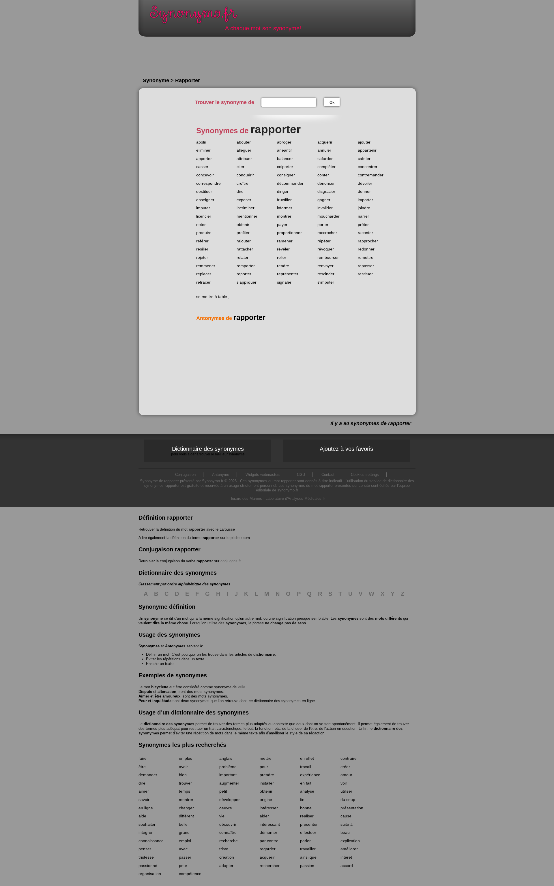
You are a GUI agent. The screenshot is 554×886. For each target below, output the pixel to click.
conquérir (245, 175)
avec (183, 849)
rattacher (245, 249)
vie (221, 816)
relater (242, 257)
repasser (366, 265)
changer (186, 808)
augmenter (229, 783)
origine (266, 799)
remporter (246, 265)
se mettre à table (211, 296)
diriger (283, 191)
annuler (324, 150)
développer (229, 799)
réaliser (307, 816)
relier (281, 257)
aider (264, 816)
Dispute (145, 691)
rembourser (328, 257)
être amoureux (167, 696)
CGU (301, 474)
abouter (244, 142)
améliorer (349, 849)
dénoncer (326, 183)
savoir (143, 799)
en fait (305, 783)
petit (223, 791)
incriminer (245, 208)
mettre (266, 758)
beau (345, 832)
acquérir (324, 142)
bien (183, 774)
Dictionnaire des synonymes (208, 451)
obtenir (243, 224)
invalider (325, 208)
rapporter (197, 529)
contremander (370, 175)
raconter (365, 232)
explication (350, 840)
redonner (366, 249)
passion (307, 865)
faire (142, 758)
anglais (225, 758)
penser (144, 849)
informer (284, 208)
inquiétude (161, 701)
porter (322, 224)
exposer (244, 199)
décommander (290, 183)
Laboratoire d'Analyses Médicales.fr (295, 498)
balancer (285, 158)
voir (343, 783)
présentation (351, 808)
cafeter (364, 158)
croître (242, 183)
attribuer (244, 158)
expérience (310, 774)
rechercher (270, 865)
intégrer (145, 832)
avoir (183, 766)
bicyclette (159, 687)
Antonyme (220, 474)
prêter (363, 224)
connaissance (151, 840)
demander (147, 774)
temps (184, 791)
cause (345, 816)
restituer (365, 274)
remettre (365, 257)
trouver (185, 783)
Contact (327, 474)
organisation (149, 873)
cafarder (325, 158)
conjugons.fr (230, 561)
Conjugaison (185, 474)
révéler (283, 249)
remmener (205, 265)
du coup (347, 799)
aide (142, 816)
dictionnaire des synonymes (169, 724)
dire (240, 191)
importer (365, 199)
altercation (167, 691)
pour (264, 766)
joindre (364, 208)
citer (240, 166)
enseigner (205, 199)
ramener (285, 241)
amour (346, 774)
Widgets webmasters (263, 474)
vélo (241, 687)
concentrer (367, 166)
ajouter (364, 142)
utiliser (346, 791)
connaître (228, 832)
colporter (285, 166)
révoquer (325, 249)
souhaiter (147, 824)
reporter (244, 274)
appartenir (367, 150)
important (228, 774)
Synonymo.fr (197, 16)
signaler (284, 282)
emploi (185, 840)
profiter (243, 232)
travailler (308, 849)
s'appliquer (247, 282)
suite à (346, 824)
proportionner (289, 232)
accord (346, 865)
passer (185, 857)
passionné (147, 865)
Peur (142, 701)
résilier (202, 249)
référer (202, 241)
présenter (309, 824)
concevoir (205, 175)
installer (267, 783)
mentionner (247, 216)
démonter (268, 832)
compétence (190, 873)
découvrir (227, 824)
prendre (267, 774)
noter (201, 224)
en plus (185, 758)
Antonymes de (230, 318)
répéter (324, 241)
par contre (269, 840)
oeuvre (225, 808)
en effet (307, 758)
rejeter (202, 257)
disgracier (326, 191)
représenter (287, 274)
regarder (268, 849)
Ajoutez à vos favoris (346, 449)
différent (186, 816)
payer (282, 224)
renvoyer (325, 265)
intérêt (346, 857)
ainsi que (308, 857)
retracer (203, 282)
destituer (204, 191)
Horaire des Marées (245, 498)
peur (183, 865)
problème (228, 766)
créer (345, 766)
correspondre (208, 183)
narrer (363, 216)
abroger (284, 142)
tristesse (146, 857)
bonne (306, 808)
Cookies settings (365, 474)
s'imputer (325, 282)
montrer (284, 216)
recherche (228, 840)
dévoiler (365, 183)
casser (202, 166)
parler (305, 840)
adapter (226, 865)
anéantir (284, 150)
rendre (283, 265)
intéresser (269, 808)
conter (323, 175)
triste (223, 849)
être (142, 766)
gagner (323, 199)
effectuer (308, 832)
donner (364, 191)
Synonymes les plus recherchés (182, 745)
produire (204, 232)
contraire (348, 758)
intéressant (270, 824)
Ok (332, 102)
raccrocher (327, 232)
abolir (201, 142)
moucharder (328, 216)
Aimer (143, 696)
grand (184, 832)
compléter (326, 166)
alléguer (244, 150)
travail (305, 766)
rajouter (244, 241)
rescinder (325, 274)
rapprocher (368, 241)
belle (183, 824)
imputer (203, 208)
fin (302, 799)
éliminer (203, 150)
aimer (143, 791)
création (226, 857)
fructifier (284, 199)
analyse (307, 791)
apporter (204, 158)
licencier (203, 216)
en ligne (145, 808)
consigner (286, 175)
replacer (203, 274)
